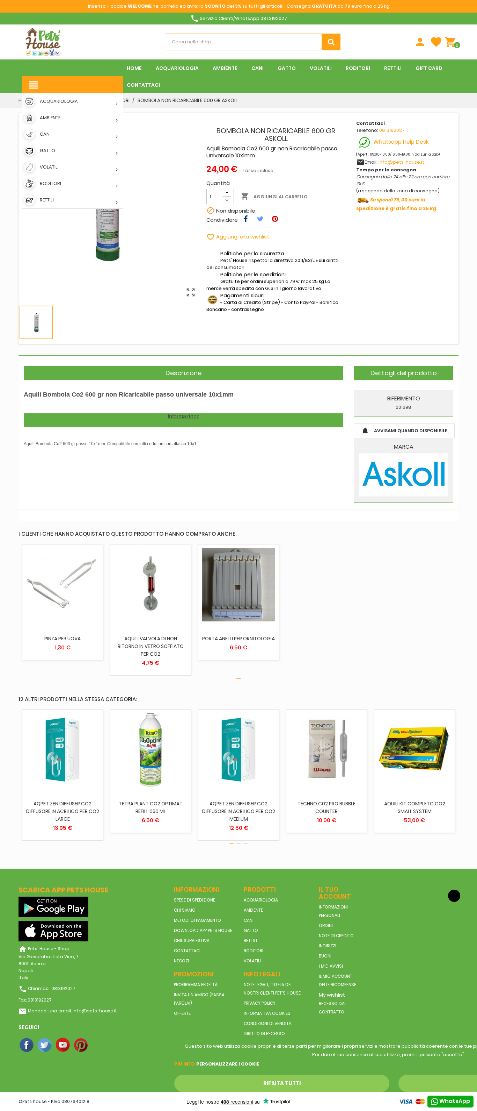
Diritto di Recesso (264, 1034)
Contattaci (187, 951)
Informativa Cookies (267, 1013)
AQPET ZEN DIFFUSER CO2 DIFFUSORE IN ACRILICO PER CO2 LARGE (62, 811)
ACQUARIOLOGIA (261, 900)
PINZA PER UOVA (62, 638)
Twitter (45, 1045)
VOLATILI (252, 961)
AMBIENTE (253, 910)
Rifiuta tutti (282, 1083)
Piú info (184, 1064)
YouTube (63, 1045)
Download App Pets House (203, 930)
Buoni (325, 956)
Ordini (326, 925)
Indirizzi (327, 946)
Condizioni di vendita (268, 1023)
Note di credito (336, 936)
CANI (249, 920)
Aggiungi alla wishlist (237, 236)
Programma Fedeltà (196, 985)
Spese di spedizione (194, 900)
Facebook (27, 1045)
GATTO (251, 930)
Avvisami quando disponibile (404, 431)
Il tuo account (335, 893)
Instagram (99, 1045)
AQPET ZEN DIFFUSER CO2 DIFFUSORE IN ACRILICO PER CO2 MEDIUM (238, 811)
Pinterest (81, 1045)
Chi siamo (185, 910)
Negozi (181, 961)
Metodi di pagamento (197, 920)
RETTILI (250, 940)
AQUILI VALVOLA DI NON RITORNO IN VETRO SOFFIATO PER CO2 (151, 646)
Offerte (182, 1013)
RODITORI (253, 951)
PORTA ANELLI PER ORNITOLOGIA (238, 638)
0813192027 (392, 130)
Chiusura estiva (192, 940)
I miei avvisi (331, 966)
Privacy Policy (260, 1003)
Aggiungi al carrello (274, 196)
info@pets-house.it (401, 162)
